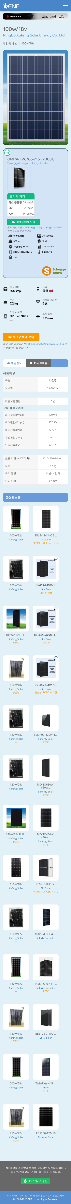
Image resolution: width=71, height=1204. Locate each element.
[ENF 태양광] (11, 7)
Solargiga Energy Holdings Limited (28, 163)
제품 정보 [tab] (16, 363)
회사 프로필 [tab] (40, 363)
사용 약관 (12, 1195)
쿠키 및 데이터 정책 (30, 1195)
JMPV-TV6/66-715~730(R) (30, 159)
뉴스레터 (59, 1195)
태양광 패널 (10, 43)
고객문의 (47, 1195)
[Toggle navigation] (65, 3)
